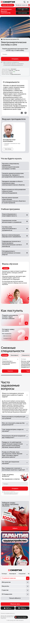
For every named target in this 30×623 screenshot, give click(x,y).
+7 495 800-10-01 (7, 338)
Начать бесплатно (7, 5)
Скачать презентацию (22, 12)
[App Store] (8, 608)
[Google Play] (22, 608)
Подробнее (10, 371)
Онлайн (5, 268)
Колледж (5, 355)
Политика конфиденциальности (8, 613)
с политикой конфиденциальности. (13, 65)
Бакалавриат (14, 355)
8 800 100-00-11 (7, 336)
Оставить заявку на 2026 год (23, 9)
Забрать (15, 528)
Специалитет (22, 573)
